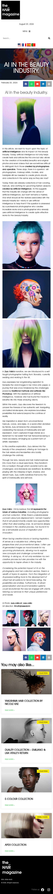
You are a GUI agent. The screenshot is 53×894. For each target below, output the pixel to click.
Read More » (10, 710)
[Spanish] (29, 45)
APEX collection (15, 844)
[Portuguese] (33, 45)
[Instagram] (49, 890)
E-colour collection (19, 798)
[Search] (49, 38)
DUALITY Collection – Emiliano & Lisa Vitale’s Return (25, 751)
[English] (20, 45)
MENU (25, 31)
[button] (26, 84)
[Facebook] (42, 890)
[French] (24, 45)
